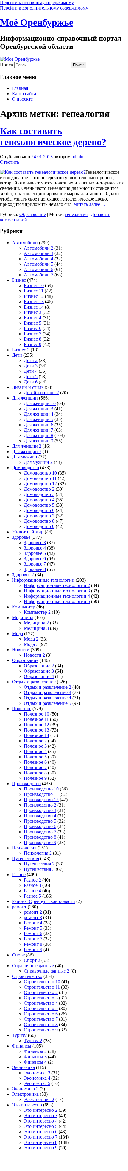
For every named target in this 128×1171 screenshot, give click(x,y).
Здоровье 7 (35, 563)
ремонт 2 (33, 912)
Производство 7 (40, 831)
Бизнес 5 (32, 322)
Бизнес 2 (20, 349)
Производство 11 (41, 794)
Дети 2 (31, 360)
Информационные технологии (43, 580)
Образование (32, 214)
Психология (24, 847)
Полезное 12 (36, 724)
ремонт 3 (33, 917)
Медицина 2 (36, 622)
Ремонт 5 (33, 928)
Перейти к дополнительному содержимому (44, 7)
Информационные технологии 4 (57, 596)
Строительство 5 (41, 1008)
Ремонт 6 (33, 933)
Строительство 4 (41, 1003)
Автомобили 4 (38, 258)
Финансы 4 (35, 1061)
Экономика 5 (37, 1083)
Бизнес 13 (34, 301)
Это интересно (27, 1104)
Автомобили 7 (38, 274)
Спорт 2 (32, 960)
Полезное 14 (36, 735)
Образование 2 (39, 665)
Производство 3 (40, 810)
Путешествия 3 (39, 869)
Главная (20, 88)
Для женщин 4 (38, 414)
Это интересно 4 (40, 1120)
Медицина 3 (36, 628)
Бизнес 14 (34, 306)
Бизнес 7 (32, 333)
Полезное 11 (36, 719)
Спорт (18, 954)
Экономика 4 (37, 1078)
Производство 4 (40, 815)
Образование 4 (39, 676)
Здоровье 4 (35, 547)
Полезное (21, 708)
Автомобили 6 (38, 269)
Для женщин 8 (38, 435)
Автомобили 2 (38, 248)
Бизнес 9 (32, 344)
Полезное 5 (35, 756)
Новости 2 (34, 654)
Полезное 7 (35, 767)
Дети (17, 355)
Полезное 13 (36, 729)
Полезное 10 (36, 713)
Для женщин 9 (38, 440)
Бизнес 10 (34, 285)
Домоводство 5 (39, 505)
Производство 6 (40, 826)
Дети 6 (31, 381)
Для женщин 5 (38, 419)
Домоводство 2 (39, 488)
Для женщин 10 (40, 403)
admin (77, 156)
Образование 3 (39, 671)
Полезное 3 (35, 746)
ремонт (19, 906)
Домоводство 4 (39, 499)
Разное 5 (32, 895)
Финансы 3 (35, 1056)
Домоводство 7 (39, 515)
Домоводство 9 (39, 526)
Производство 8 (40, 837)
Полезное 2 (35, 740)
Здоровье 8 (35, 569)
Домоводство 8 (39, 521)
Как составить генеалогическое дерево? (53, 136)
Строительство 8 (41, 1024)
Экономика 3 (37, 1072)
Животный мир (27, 531)
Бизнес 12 (34, 296)
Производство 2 (40, 804)
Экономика (23, 1067)
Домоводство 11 (40, 478)
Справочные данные (33, 965)
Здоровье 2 (23, 574)
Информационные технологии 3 (57, 590)
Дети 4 (31, 371)
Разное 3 (32, 885)
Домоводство (25, 467)
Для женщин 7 (38, 430)
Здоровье (21, 537)
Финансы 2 (35, 1051)
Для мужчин (24, 456)
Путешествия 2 (39, 863)
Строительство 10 (42, 981)
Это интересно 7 (40, 1136)
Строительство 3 (41, 997)
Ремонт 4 (33, 922)
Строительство (27, 976)
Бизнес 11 (33, 290)
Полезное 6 (35, 762)
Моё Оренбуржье (36, 22)
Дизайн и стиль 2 (41, 392)
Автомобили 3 (38, 253)
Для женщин (25, 397)
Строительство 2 (41, 992)
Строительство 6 (41, 1013)
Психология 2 (38, 853)
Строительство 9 (41, 1029)
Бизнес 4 (32, 317)
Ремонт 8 (33, 944)
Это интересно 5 (40, 1126)
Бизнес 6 (32, 328)
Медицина (22, 617)
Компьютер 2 (37, 612)
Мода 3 (31, 644)
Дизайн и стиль (27, 387)
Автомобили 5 (38, 264)
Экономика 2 (25, 1088)
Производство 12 (41, 799)
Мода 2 (31, 638)
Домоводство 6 (39, 510)
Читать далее (90, 204)
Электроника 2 (39, 1099)
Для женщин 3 (38, 408)
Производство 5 (40, 821)
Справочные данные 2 (46, 970)
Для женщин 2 (26, 446)
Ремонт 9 (33, 949)
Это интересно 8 (40, 1142)
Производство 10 (41, 788)
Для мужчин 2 (38, 462)
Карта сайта (24, 93)
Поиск (6, 64)
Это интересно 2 (40, 1110)
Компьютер (23, 606)
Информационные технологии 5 (57, 601)
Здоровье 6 (35, 558)
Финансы (21, 1045)
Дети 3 (31, 365)
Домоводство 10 (40, 472)
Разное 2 (32, 879)
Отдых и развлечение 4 (47, 697)
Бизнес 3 (32, 312)
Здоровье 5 (35, 553)
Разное (19, 874)
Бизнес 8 (32, 339)
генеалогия (76, 214)
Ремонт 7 (33, 938)
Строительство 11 (42, 987)
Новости (20, 649)
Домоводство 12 (40, 483)
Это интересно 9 (40, 1147)
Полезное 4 (35, 751)
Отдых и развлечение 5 (47, 703)
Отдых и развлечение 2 (47, 687)
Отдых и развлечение (34, 681)
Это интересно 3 (40, 1115)
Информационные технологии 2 (57, 585)
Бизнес (19, 280)
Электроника (25, 1094)
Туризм (19, 1035)
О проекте (22, 98)
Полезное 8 (35, 772)
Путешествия (25, 858)
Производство (26, 783)
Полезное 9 (35, 778)
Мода (17, 633)
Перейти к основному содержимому (37, 2)
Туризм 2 (33, 1040)
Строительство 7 (41, 1019)
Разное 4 (32, 890)
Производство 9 (40, 842)
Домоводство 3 (39, 494)
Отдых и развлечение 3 (47, 692)
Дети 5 (31, 376)
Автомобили (25, 242)
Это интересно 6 (40, 1131)
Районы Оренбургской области (43, 901)
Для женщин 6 (38, 424)
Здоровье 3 (35, 542)
